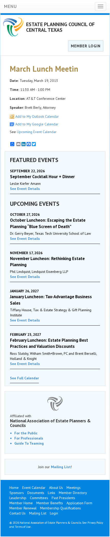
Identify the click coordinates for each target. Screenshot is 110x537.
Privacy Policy (95, 522)
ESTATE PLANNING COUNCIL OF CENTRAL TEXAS (60, 27)
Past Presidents (63, 498)
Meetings (74, 487)
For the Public (26, 433)
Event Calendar (34, 487)
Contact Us (17, 513)
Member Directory (73, 492)
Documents (35, 492)
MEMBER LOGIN (86, 46)
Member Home (21, 503)
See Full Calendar (24, 378)
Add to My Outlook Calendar (37, 116)
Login (54, 513)
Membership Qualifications (60, 508)
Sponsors (16, 492)
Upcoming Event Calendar (37, 132)
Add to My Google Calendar (36, 124)
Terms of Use (23, 527)
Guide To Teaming (29, 443)
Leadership (17, 498)
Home (14, 487)
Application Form (79, 503)
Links (51, 492)
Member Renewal (23, 508)
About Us (56, 487)
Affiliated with (50, 421)
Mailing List (61, 467)
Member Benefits (49, 503)
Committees (39, 498)
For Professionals (28, 438)
